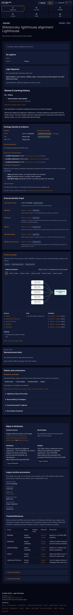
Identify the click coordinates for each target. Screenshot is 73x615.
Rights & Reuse (23, 440)
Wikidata (8, 324)
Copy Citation (43, 461)
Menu (50, 3)
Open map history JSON (40, 389)
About (4, 605)
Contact (21, 608)
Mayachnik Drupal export (17, 101)
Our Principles (21, 605)
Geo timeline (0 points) (15, 411)
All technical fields (14, 579)
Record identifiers (14, 572)
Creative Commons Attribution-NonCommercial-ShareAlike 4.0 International (16, 438)
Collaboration (14, 608)
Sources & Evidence (46, 608)
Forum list (5, 611)
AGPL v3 (10, 596)
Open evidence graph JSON (13, 341)
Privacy (45, 605)
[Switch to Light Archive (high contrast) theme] (55, 2)
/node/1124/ (10, 494)
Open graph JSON (25, 389)
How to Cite (63, 605)
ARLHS (8, 316)
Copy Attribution (13, 463)
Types (55, 608)
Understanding (11, 605)
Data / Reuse (35, 608)
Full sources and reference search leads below (40, 190)
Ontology (61, 608)
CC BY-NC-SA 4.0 (17, 597)
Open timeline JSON (10, 389)
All (6, 273)
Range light (62, 23)
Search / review (26, 210)
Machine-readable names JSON (15, 105)
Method (27, 608)
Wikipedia (9, 327)
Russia (68, 23)
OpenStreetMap (11, 321)
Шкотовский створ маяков (33, 156)
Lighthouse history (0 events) (17, 394)
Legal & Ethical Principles (34, 605)
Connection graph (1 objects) (17, 405)
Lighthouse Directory (13, 319)
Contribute (5, 608)
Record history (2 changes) (16, 399)
